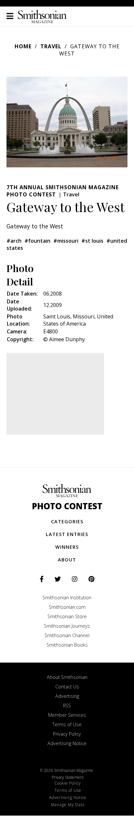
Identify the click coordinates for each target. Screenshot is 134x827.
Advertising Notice (67, 743)
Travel (50, 46)
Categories (67, 521)
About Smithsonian (67, 677)
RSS (67, 705)
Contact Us (67, 686)
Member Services (67, 715)
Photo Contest (67, 506)
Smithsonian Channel (67, 635)
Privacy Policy (67, 734)
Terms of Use (67, 724)
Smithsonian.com (67, 607)
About (67, 560)
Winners (67, 547)
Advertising (67, 696)
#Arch (14, 240)
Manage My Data (68, 804)
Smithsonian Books (67, 645)
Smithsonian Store (67, 616)
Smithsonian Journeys (67, 626)
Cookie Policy (67, 783)
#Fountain (37, 240)
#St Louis (92, 240)
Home (23, 46)
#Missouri (65, 240)
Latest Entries (67, 534)
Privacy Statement (68, 777)
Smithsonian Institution (67, 597)
